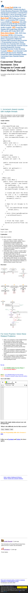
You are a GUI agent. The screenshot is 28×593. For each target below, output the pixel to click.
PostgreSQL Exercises (14, 47)
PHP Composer (20, 20)
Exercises (4, 35)
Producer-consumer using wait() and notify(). (16, 376)
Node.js (22, 18)
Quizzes (21, 56)
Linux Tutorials (14, 56)
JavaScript (4, 9)
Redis (24, 25)
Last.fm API (7, 31)
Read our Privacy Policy (10, 585)
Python (14, 18)
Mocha (17, 16)
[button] (14, 2)
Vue (10, 16)
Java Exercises (11, 44)
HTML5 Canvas (9, 14)
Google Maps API (15, 29)
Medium (7, 429)
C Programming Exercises (9, 42)
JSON (21, 33)
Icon (2, 16)
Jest (13, 16)
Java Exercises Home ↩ (10, 369)
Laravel (3, 22)
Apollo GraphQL (6, 27)
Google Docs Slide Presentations (11, 54)
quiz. (2, 434)
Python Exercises (21, 40)
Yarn (25, 16)
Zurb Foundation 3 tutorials (15, 12)
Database (15, 22)
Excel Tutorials (17, 51)
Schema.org (17, 9)
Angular (6, 16)
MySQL (15, 24)
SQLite (3, 25)
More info (5, 591)
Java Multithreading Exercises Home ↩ (14, 368)
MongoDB (14, 25)
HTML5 (10, 9)
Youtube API (5, 29)
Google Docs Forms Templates (13, 52)
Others (10, 51)
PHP (10, 18)
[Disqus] (14, 558)
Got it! (22, 587)
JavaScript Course (20, 14)
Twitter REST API (17, 31)
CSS (19, 7)
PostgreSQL (22, 24)
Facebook (11, 439)
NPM (21, 16)
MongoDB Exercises (7, 49)
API (13, 27)
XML (16, 33)
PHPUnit (9, 22)
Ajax (24, 33)
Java (18, 18)
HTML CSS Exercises (15, 35)
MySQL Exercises (17, 45)
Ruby (2, 20)
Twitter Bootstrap (6, 11)
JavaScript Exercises (7, 37)
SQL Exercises (20, 44)
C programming (10, 20)
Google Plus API (21, 27)
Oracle (20, 25)
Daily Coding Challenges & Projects (13, 477)
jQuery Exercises (19, 37)
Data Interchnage (8, 33)
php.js (23, 9)
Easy (2, 429)
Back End (4, 18)
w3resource (3, 3)
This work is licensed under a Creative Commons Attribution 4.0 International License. (13, 580)
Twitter (18, 439)
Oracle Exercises (6, 45)
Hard (11, 429)
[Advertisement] (14, 92)
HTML (15, 7)
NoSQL (7, 25)
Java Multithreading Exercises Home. (14, 374)
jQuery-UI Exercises (7, 38)
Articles (3, 58)
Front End (9, 7)
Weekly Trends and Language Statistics (13, 478)
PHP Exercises (11, 40)
